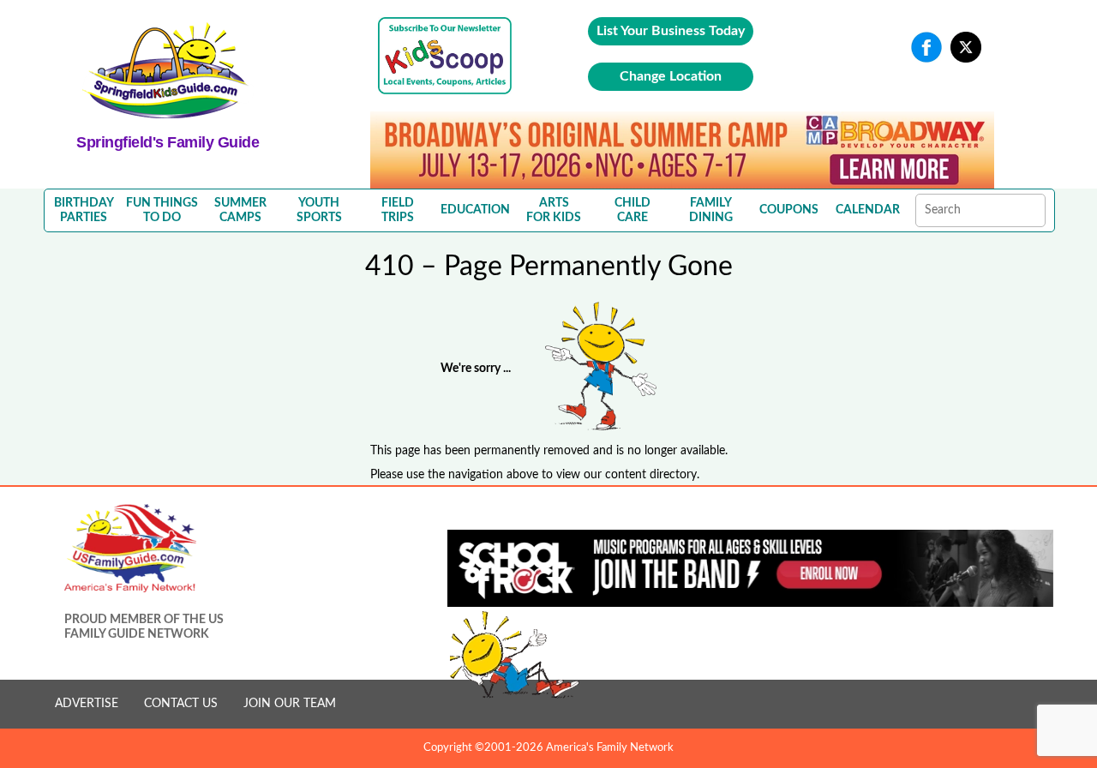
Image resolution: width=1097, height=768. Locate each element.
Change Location (671, 76)
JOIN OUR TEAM (289, 704)
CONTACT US (181, 704)
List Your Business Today (670, 31)
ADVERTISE (86, 704)
